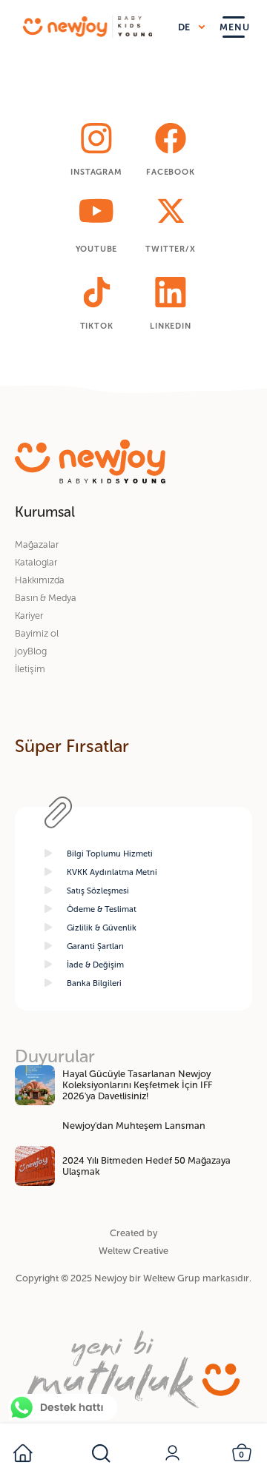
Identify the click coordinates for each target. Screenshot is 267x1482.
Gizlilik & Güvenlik (101, 927)
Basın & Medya (45, 597)
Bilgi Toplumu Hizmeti (110, 853)
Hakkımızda (40, 580)
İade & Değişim (95, 964)
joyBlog (31, 651)
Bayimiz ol (37, 633)
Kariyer (29, 615)
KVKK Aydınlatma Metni (112, 872)
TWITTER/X (170, 249)
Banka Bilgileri (94, 983)
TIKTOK (96, 326)
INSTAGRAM (96, 172)
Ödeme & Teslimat (101, 909)
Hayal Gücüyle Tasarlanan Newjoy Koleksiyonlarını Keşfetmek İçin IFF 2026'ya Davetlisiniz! (137, 1085)
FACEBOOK (170, 172)
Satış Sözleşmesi (98, 890)
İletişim (30, 668)
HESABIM (174, 1453)
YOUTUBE (97, 249)
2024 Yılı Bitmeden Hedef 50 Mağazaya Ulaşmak (146, 1166)
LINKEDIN (170, 326)
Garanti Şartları (95, 946)
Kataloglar (36, 562)
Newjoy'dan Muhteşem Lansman (133, 1125)
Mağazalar (37, 544)
